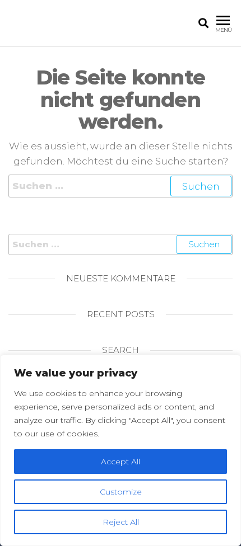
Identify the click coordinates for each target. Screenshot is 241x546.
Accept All (120, 461)
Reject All (121, 522)
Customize (121, 492)
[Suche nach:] (120, 186)
